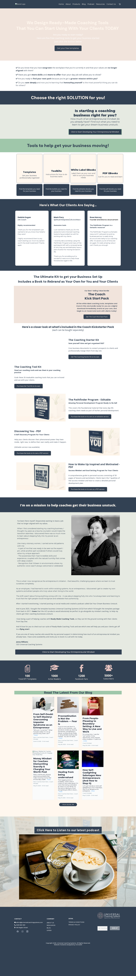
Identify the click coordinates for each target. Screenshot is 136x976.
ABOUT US (50, 923)
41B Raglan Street (22, 927)
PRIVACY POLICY (74, 925)
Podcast (91, 4)
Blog (84, 4)
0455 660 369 (20, 925)
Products (76, 4)
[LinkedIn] (27, 931)
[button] (43, 722)
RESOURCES (51, 925)
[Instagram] (22, 931)
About (68, 4)
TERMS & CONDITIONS (76, 922)
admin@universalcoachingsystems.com (29, 922)
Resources (100, 4)
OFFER (49, 930)
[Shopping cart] (120, 4)
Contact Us (111, 4)
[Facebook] (17, 931)
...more (35, 735)
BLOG (49, 928)
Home (61, 4)
